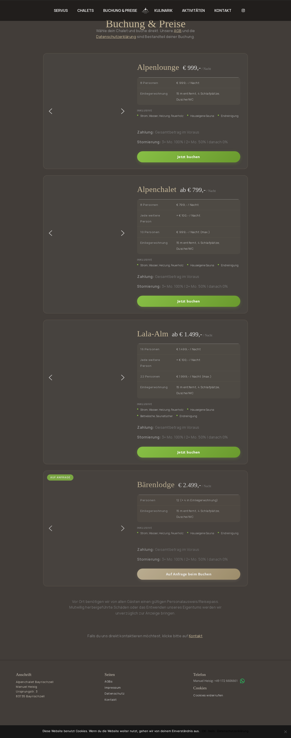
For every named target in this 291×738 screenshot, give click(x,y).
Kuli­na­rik (163, 10)
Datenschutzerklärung (116, 36)
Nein (211, 731)
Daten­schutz (115, 693)
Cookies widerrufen (208, 695)
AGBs (108, 681)
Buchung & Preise (120, 10)
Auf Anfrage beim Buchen (188, 574)
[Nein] (285, 731)
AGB (178, 30)
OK (204, 731)
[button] (50, 111)
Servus (61, 10)
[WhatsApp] (242, 681)
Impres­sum (113, 687)
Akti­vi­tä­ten (193, 10)
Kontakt (222, 10)
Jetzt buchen (188, 156)
